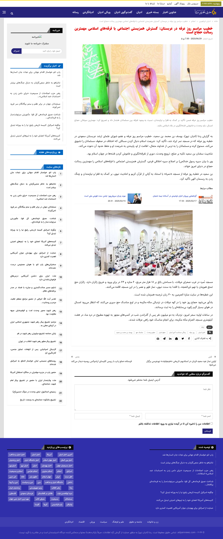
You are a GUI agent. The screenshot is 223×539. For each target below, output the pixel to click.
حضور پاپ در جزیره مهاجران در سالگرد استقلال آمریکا (33, 372)
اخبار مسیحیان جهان (64, 465)
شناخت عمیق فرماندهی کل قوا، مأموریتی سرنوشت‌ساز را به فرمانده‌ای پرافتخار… (181, 483)
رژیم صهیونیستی (36, 487)
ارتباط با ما (150, 3)
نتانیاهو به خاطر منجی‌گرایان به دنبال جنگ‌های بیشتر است (35, 84)
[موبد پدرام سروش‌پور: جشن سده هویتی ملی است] (135, 198)
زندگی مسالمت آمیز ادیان (177, 332)
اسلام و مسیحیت (16, 471)
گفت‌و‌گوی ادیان (123, 12)
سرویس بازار (192, 3)
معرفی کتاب (40, 499)
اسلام (59, 471)
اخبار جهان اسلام (49, 460)
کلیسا (37, 504)
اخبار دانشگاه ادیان (31, 460)
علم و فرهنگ (118, 522)
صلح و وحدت (151, 332)
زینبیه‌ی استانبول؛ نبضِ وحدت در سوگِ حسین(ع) (34, 391)
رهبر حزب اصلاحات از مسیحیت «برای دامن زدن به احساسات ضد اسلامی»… (35, 95)
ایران (58, 476)
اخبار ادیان (201, 332)
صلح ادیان (162, 332)
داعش (69, 482)
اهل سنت (68, 476)
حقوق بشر (33, 476)
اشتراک (16, 51)
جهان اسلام (46, 476)
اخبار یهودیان (47, 465)
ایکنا (202, 327)
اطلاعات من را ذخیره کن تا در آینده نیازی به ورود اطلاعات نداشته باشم (174, 424)
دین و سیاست (27, 482)
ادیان (35, 465)
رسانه (75, 12)
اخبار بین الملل (66, 460)
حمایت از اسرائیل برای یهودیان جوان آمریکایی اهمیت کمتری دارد (184, 508)
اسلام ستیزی (47, 471)
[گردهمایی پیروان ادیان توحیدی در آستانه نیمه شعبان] (206, 198)
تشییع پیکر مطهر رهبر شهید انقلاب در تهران (37, 341)
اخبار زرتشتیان (14, 460)
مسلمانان (68, 499)
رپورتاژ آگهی (179, 3)
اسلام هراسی (32, 471)
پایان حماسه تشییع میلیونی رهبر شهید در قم (36, 333)
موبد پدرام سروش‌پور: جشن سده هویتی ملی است (105, 196)
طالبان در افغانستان (45, 493)
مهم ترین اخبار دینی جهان (19, 499)
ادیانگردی (88, 12)
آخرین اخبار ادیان (65, 454)
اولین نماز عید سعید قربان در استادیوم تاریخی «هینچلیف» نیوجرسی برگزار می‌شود (181, 363)
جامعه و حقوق (135, 522)
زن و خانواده (152, 522)
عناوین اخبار (169, 12)
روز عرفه (192, 332)
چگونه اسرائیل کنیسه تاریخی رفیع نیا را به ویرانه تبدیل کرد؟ (35, 126)
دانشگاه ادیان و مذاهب (54, 482)
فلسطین (12, 493)
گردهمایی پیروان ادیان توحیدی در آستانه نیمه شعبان (175, 196)
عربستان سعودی (27, 493)
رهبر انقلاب (56, 487)
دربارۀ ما (161, 3)
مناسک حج (139, 332)
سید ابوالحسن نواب (64, 493)
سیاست (103, 522)
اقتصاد (82, 522)
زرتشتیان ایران (14, 487)
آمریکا (49, 454)
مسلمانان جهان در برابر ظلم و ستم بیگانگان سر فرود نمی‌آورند (35, 105)
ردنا (71, 487)
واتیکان (69, 504)
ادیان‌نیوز (12, 465)
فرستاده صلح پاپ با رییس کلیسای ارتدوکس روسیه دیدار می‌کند (101, 361)
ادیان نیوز (24, 465)
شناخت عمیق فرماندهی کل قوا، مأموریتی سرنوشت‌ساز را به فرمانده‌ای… (35, 116)
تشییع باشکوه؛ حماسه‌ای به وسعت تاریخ (38, 399)
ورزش (92, 522)
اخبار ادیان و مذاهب (17, 454)
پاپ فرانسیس (57, 504)
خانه (22, 476)
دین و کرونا (13, 482)
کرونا (45, 504)
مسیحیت (54, 499)
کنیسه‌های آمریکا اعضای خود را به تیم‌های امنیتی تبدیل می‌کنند (35, 137)
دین (39, 482)
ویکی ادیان (104, 12)
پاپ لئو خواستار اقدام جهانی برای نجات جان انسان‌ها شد (35, 73)
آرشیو (169, 3)
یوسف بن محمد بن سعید (124, 332)
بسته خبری (152, 12)
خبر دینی (12, 476)
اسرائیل (69, 471)
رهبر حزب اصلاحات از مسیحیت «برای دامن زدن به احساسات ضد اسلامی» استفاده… (181, 472)
